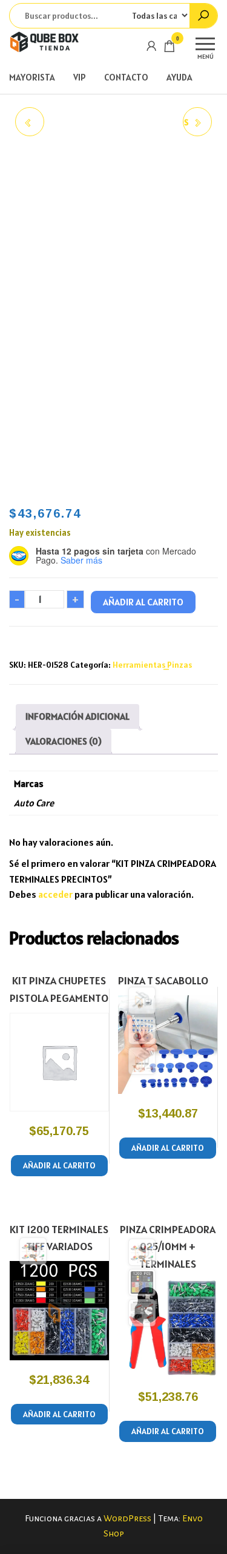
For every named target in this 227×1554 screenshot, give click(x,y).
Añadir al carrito (143, 602)
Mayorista (32, 77)
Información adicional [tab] (77, 716)
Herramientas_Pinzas (152, 664)
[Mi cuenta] (151, 46)
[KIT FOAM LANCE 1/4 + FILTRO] (29, 121)
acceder (55, 894)
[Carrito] (169, 48)
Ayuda (179, 77)
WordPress (127, 1518)
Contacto (126, 77)
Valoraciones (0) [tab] (63, 741)
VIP (79, 77)
